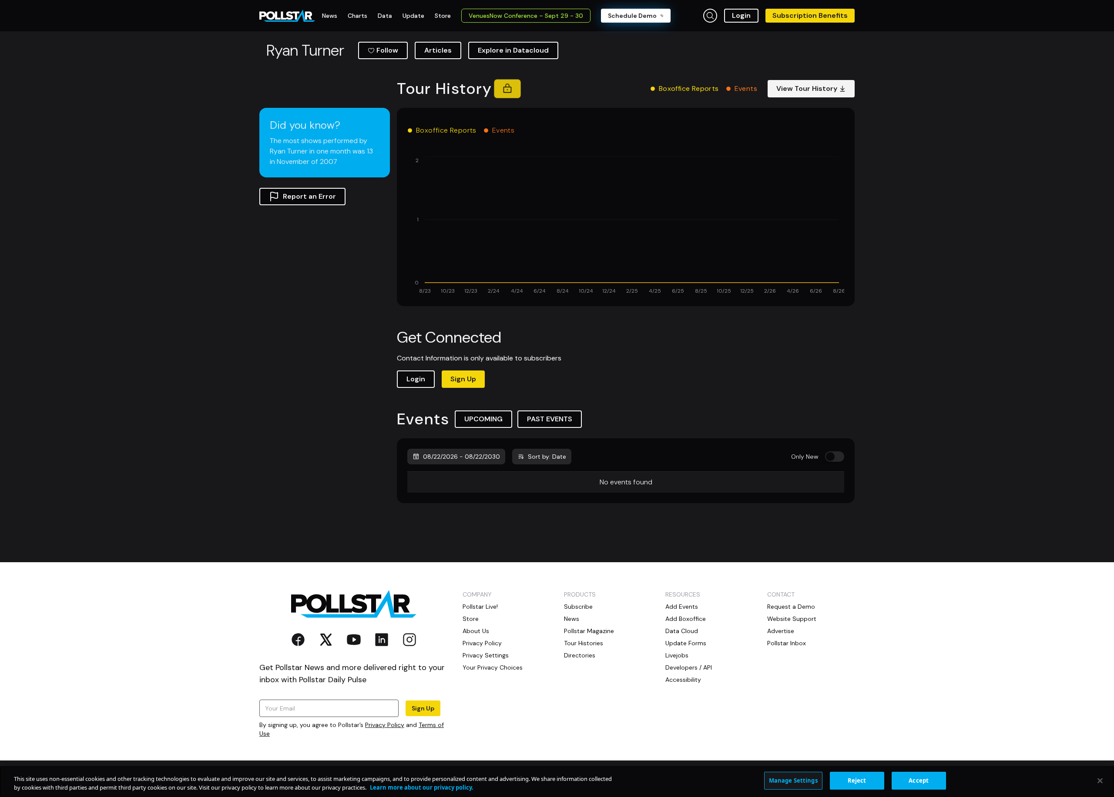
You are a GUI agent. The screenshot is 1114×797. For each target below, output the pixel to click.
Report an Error (309, 196)
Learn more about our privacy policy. (421, 787)
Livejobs (676, 655)
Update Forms (685, 643)
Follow (387, 50)
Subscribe (578, 606)
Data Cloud (681, 631)
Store (471, 619)
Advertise (780, 631)
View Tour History (806, 88)
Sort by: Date (547, 456)
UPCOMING (483, 419)
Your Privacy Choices (493, 667)
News (571, 619)
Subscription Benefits (810, 15)
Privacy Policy (384, 725)
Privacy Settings (486, 655)
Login (741, 15)
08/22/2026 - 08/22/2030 (461, 456)
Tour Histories (583, 643)
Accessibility (683, 680)
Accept (919, 780)
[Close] (1100, 780)
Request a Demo (791, 606)
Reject (857, 780)
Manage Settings (793, 780)
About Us (476, 631)
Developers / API (688, 667)
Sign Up (463, 378)
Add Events (681, 606)
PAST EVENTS (549, 419)
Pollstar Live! (480, 606)
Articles (438, 50)
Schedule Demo (632, 16)
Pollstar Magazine (589, 631)
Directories (579, 655)
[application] (625, 226)
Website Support (791, 619)
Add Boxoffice (685, 619)
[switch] (834, 456)
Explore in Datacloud (513, 50)
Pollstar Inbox (786, 643)
